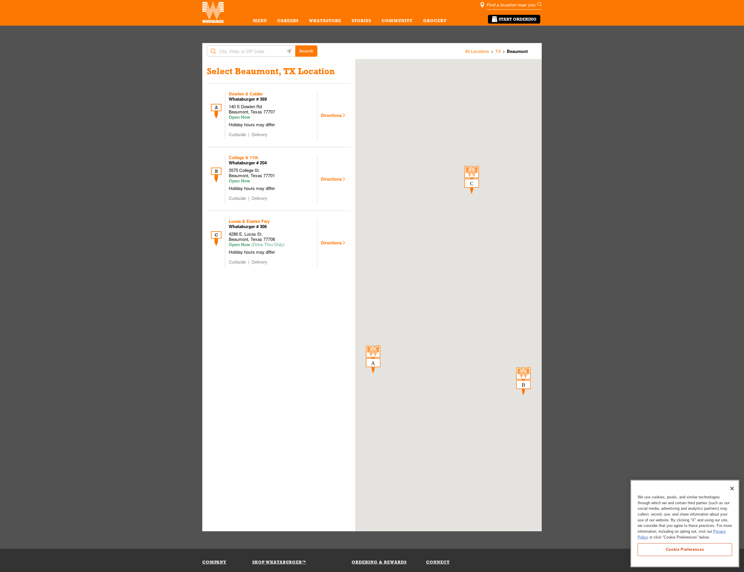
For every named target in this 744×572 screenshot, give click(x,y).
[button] (373, 359)
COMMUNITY (397, 20)
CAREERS (287, 20)
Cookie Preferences (685, 549)
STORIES (361, 20)
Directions (331, 115)
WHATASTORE (325, 20)
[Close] (732, 488)
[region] (684, 523)
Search (306, 51)
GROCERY (435, 20)
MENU (260, 20)
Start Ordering (517, 19)
